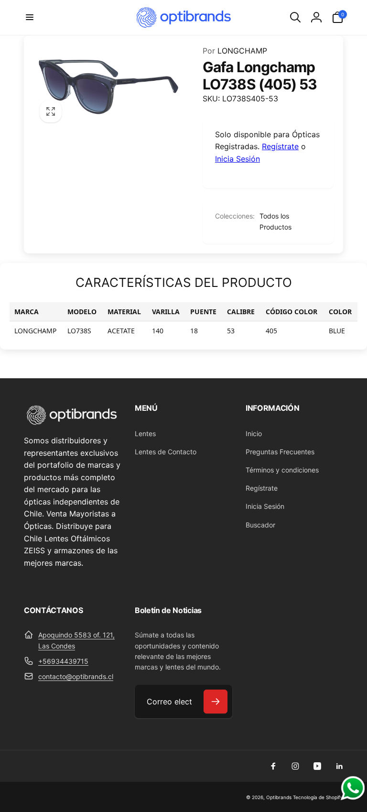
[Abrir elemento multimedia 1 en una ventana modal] (108, 87)
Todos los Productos (275, 221)
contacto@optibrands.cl (75, 676)
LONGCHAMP (235, 50)
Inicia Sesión (237, 159)
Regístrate (280, 146)
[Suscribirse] (215, 701)
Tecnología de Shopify (318, 797)
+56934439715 (63, 661)
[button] (29, 17)
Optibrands (278, 797)
